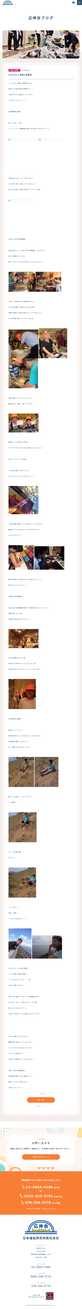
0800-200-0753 (38, 1196)
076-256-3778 (38, 1202)
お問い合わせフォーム (41, 1157)
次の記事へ (38, 1106)
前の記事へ (43, 1094)
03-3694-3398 (39, 1187)
